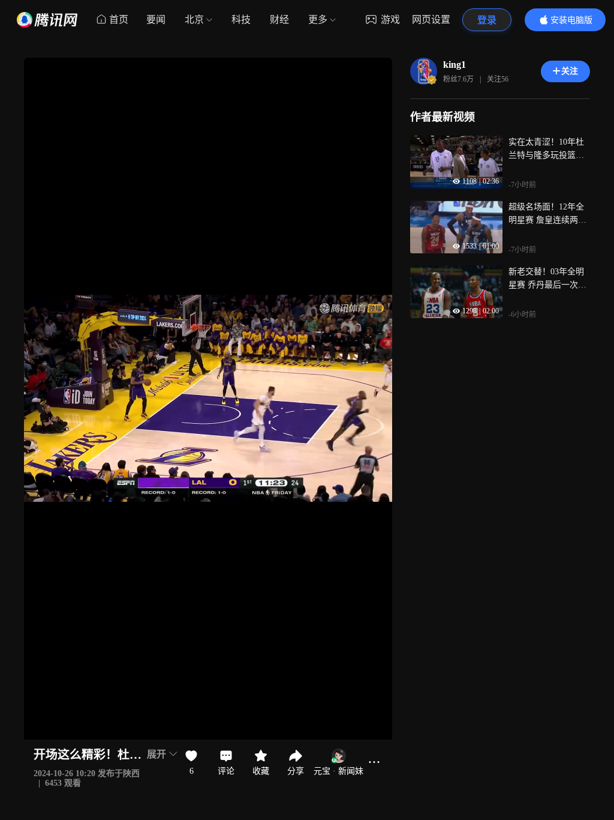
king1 (454, 64)
